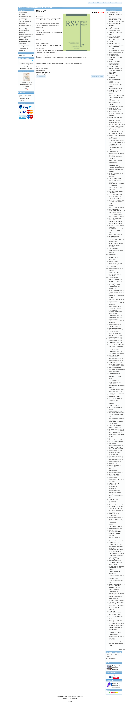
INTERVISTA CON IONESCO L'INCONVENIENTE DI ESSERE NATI (117, 144)
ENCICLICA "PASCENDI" (115, 362)
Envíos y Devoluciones (25, 95)
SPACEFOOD (112, 443)
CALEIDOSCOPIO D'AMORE (117, 207)
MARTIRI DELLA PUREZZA (116, 299)
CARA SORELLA (113, 66)
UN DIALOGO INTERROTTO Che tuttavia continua (116, 575)
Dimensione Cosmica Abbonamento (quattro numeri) (115, 492)
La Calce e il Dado (24, 36)
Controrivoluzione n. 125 (115, 315)
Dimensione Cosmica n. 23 (116, 458)
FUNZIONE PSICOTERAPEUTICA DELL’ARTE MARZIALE (115, 612)
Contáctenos (22, 100)
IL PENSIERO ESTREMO (115, 526)
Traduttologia (22, 48)
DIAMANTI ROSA (113, 261)
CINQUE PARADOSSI (115, 178)
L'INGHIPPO (112, 640)
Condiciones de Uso (24, 98)
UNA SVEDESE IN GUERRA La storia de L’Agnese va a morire (116, 414)
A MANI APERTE (113, 248)
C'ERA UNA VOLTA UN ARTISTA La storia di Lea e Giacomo (116, 113)
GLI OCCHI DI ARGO (114, 54)
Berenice (21, 23)
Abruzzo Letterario (24, 21)
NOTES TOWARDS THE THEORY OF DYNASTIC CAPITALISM (115, 70)
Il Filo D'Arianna (23, 30)
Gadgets (21, 50)
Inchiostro (22, 32)
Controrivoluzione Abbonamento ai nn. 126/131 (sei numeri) (116, 320)
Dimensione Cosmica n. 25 (116, 52)
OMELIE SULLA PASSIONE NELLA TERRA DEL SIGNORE (116, 46)
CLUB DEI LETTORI (114, 43)
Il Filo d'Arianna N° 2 (114, 310)
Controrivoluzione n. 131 (115, 351)
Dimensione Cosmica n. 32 (116, 461)
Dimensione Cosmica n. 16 (116, 358)
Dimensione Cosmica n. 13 (116, 456)
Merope (21, 37)
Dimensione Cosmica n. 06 (116, 459)
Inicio (20, 7)
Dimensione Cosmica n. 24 (116, 503)
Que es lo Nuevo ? (23, 71)
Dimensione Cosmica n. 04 (116, 268)
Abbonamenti (22, 12)
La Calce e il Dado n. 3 (115, 641)
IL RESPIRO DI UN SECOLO (116, 126)
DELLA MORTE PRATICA (115, 432)
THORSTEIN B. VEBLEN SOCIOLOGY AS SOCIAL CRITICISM (116, 510)
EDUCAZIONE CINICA (115, 632)
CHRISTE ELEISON (114, 209)
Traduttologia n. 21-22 (114, 283)
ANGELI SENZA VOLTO (115, 234)
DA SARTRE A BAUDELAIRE (116, 39)
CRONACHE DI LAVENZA (116, 449)
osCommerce (73, 698)
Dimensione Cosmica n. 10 (116, 521)
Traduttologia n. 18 (114, 539)
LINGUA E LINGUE (114, 483)
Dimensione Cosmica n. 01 (116, 541)
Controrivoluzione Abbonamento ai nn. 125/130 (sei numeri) (116, 479)
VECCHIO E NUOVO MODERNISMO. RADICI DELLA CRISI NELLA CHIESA (117, 122)
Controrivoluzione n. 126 (115, 317)
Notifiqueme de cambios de (116, 667)
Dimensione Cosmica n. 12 (116, 330)
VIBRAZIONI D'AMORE (115, 367)
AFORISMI (112, 256)
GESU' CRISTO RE (114, 405)
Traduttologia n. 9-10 (114, 373)
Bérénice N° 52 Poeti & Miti (116, 250)
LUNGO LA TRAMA (114, 589)
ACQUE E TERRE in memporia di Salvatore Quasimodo (26, 84)
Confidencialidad (23, 96)
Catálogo (26, 7)
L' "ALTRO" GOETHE (114, 138)
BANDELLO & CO (113, 254)
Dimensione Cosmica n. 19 (116, 360)
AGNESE (111, 631)
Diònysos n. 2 (112, 252)
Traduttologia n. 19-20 (114, 286)
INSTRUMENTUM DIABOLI (116, 353)
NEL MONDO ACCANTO (115, 88)
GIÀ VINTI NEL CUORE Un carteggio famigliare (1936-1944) (116, 580)
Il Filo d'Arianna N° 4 (114, 331)
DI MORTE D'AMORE (115, 587)
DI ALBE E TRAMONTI (115, 537)
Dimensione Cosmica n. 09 (116, 472)
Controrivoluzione (24, 25)
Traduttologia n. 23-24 (114, 285)
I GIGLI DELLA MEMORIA (116, 441)
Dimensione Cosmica (25, 27)
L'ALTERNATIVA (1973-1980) (116, 605)
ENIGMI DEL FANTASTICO (116, 506)
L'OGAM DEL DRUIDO (115, 571)
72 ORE (111, 41)
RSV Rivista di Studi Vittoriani (43, 7)
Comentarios (109, 680)
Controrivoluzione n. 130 (115, 339)
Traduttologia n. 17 (114, 559)
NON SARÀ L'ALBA (114, 470)
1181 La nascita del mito (115, 18)
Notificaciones (110, 662)
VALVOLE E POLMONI (115, 110)
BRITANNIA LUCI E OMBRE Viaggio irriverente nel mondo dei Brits (116, 292)
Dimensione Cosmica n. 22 (116, 324)
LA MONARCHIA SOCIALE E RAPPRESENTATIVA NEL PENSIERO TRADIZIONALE (116, 391)
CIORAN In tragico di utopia (116, 600)
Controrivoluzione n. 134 (115, 337)
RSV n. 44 (111, 438)
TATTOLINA (112, 74)
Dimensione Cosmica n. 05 (116, 445)
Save (116, 677)
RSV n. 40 (111, 468)
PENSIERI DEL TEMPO (115, 326)
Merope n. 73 (112, 288)
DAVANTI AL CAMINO (115, 396)
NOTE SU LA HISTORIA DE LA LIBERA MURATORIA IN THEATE (116, 201)
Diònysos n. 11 (113, 463)
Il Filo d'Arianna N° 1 (114, 277)
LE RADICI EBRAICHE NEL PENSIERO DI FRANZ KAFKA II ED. (116, 567)
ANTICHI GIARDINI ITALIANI (116, 50)
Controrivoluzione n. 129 (115, 440)
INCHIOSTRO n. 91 (114, 101)
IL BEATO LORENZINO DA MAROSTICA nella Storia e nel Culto (116, 346)
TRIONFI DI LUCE (114, 55)
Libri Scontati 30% (23, 16)
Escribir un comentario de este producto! (116, 685)
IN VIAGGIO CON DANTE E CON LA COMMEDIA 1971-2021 (116, 97)
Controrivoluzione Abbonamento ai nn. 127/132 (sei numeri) (116, 302)
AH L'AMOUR (112, 266)
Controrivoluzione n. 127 (115, 340)
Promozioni (22, 18)
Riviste (32, 7)
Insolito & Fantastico (24, 34)
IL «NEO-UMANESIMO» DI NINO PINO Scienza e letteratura (116, 174)
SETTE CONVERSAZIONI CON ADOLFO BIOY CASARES (116, 245)
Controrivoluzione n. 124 (115, 450)
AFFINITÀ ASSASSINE (115, 328)
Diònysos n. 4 (112, 27)
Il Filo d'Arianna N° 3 (114, 349)
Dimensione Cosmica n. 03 (116, 560)
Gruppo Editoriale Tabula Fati (74, 696)
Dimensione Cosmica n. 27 (116, 504)
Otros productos (111, 658)
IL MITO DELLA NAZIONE (116, 198)
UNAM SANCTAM (113, 108)
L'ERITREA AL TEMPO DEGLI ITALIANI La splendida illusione (116, 91)
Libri (20, 14)
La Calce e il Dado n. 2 (115, 447)
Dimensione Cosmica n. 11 (116, 375)
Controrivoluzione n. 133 (115, 528)
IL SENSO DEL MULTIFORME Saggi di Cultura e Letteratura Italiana (116, 165)
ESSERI (111, 205)
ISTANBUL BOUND (114, 83)
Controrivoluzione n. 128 (115, 342)
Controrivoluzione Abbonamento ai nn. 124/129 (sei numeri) (116, 153)
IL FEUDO (111, 394)
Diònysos (21, 29)
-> (21, 19)
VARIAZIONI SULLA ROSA (116, 106)
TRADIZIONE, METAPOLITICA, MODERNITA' (113, 486)
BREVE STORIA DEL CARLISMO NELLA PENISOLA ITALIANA (114, 63)
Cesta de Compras (111, 10)
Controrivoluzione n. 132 (115, 411)
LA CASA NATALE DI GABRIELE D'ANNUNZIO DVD (115, 14)
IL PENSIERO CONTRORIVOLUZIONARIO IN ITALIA (117, 385)
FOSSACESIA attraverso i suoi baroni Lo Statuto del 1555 (116, 230)
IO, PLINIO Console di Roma (116, 140)
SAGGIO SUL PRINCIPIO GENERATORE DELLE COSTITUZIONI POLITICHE (116, 551)
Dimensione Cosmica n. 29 (116, 517)
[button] (94, 3)
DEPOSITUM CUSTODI (115, 519)
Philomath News (23, 39)
